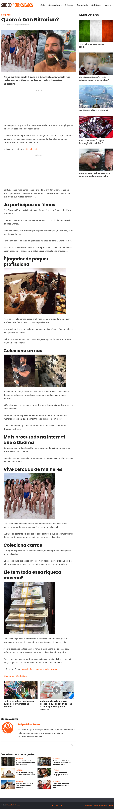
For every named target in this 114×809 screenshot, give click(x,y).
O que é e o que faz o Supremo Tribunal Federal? (24, 785)
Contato (95, 805)
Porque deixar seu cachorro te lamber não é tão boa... (60, 774)
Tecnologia (82, 5)
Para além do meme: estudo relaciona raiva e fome (25, 774)
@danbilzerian (32, 149)
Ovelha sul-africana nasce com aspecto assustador (94, 175)
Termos (110, 805)
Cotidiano (96, 5)
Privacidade (103, 805)
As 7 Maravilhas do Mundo (94, 110)
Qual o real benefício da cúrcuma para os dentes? (94, 79)
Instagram (9, 676)
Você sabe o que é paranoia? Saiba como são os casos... (25, 763)
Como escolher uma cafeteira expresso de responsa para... (62, 763)
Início (42, 5)
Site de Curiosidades (13, 805)
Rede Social (22, 676)
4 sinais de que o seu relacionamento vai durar (61, 785)
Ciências (69, 5)
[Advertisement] (39, 107)
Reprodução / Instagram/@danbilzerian (39, 669)
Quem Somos (87, 805)
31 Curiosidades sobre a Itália (92, 46)
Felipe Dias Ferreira (22, 25)
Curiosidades (55, 5)
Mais (107, 5)
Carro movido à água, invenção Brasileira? (92, 142)
